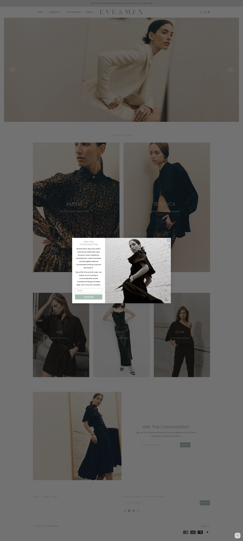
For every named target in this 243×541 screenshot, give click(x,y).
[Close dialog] (168, 240)
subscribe (89, 297)
